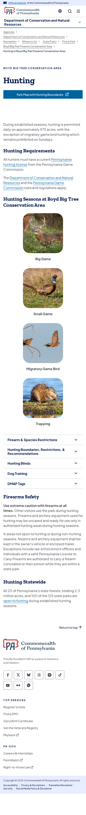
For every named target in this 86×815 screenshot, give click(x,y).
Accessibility (10, 785)
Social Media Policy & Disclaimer (34, 788)
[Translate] (60, 11)
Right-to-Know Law (16, 767)
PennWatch (11, 760)
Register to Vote (14, 707)
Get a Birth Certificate (18, 721)
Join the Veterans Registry (20, 728)
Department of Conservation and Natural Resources (37, 22)
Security (8, 788)
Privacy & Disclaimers (33, 785)
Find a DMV (10, 714)
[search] (70, 11)
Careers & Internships (18, 753)
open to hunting (15, 600)
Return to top (68, 627)
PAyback (9, 735)
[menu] (78, 11)
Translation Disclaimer (61, 785)
